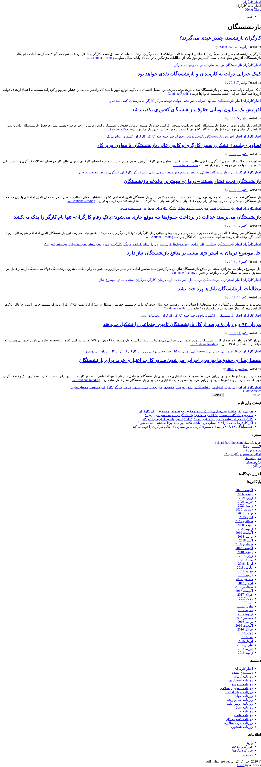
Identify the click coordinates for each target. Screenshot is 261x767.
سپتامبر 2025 (244, 521)
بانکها (212, 315)
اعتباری (218, 387)
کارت (127, 387)
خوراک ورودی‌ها (242, 746)
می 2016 (247, 637)
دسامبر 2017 (244, 579)
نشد (144, 315)
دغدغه (190, 208)
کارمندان (135, 100)
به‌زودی (181, 387)
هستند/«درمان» (131, 208)
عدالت (137, 244)
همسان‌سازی (79, 387)
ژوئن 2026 (246, 498)
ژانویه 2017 (245, 614)
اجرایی (237, 387)
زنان (141, 351)
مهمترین (148, 208)
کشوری (128, 136)
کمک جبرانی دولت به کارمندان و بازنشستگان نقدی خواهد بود (199, 73)
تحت (213, 208)
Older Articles (252, 391)
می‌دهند (94, 351)
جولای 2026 (245, 494)
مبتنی (130, 280)
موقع (105, 244)
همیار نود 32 (253, 458)
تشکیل (177, 351)
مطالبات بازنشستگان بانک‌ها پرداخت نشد (219, 288)
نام (53, 244)
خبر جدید (189, 100)
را (152, 244)
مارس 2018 (245, 567)
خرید (145, 387)
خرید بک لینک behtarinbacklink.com (238, 442)
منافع (121, 280)
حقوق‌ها (178, 244)
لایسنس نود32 (251, 446)
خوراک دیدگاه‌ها (242, 750)
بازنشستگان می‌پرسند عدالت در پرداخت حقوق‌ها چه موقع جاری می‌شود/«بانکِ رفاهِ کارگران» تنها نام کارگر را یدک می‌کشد (137, 217)
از (211, 351)
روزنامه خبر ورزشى (239, 699)
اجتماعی (227, 351)
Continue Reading (100, 57)
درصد (153, 351)
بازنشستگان (234, 65)
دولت (168, 100)
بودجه (220, 65)
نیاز (102, 280)
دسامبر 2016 (244, 618)
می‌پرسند (94, 244)
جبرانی (201, 100)
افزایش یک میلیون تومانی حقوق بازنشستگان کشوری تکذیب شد (196, 109)
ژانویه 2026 (245, 505)
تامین (186, 351)
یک (108, 136)
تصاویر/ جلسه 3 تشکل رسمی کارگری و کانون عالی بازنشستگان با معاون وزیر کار (179, 145)
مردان (105, 351)
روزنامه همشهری (241, 726)
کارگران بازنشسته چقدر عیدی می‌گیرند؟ (220, 38)
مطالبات (154, 315)
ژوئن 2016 (246, 633)
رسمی (161, 172)
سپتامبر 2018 (244, 544)
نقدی (116, 100)
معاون (93, 172)
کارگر (178, 65)
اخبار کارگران (252, 2)
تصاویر (194, 172)
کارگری (114, 172)
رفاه (146, 244)
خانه (250, 16)
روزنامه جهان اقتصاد (239, 692)
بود (209, 100)
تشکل (205, 172)
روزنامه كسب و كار (239, 719)
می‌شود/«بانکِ (78, 244)
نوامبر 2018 (245, 536)
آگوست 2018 (244, 548)
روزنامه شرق (244, 707)
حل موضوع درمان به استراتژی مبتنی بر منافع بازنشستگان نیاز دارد (194, 252)
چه (187, 244)
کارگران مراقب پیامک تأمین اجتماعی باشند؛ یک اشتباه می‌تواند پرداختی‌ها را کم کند (198, 419)
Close (257, 9)
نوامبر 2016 (245, 621)
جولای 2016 (245, 629)
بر (200, 280)
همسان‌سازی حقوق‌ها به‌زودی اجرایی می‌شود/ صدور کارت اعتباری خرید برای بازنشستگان (170, 360)
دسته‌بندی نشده (242, 672)
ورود (250, 742)
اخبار (238, 100)
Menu (249, 9)
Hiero (240, 765)
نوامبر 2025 (245, 513)
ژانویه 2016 (245, 652)
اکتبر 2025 (246, 517)
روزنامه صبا (245, 711)
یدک (46, 244)
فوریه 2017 (245, 610)
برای (190, 387)
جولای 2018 (245, 552)
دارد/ (170, 280)
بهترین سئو (254, 462)
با (229, 172)
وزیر (81, 172)
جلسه (185, 172)
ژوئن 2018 (246, 556)
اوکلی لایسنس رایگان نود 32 (242, 454)
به (214, 100)
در (156, 244)
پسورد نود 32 (252, 450)
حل (191, 280)
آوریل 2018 (245, 563)
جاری (194, 244)
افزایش (229, 136)
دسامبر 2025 (244, 509)
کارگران (148, 100)
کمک (124, 100)
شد (159, 136)
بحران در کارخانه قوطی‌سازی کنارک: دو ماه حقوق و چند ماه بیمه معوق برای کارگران (196, 411)
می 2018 (247, 559)
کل (113, 351)
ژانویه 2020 (245, 528)
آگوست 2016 (244, 625)
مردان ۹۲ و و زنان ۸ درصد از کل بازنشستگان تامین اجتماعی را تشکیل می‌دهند (182, 324)
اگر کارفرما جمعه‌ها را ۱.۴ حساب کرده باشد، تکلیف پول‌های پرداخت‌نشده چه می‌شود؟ (195, 423)
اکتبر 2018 (246, 540)
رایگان (256, 466)
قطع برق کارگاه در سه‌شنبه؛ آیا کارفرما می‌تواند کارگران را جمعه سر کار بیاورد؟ (199, 415)
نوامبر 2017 (245, 583)
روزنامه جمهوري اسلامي (236, 688)
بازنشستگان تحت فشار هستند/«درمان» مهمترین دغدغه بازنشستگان (192, 181)
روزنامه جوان (244, 696)
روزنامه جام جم (242, 684)
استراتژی (227, 280)
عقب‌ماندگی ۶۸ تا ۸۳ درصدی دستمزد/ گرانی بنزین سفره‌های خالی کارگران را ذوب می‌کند (193, 426)
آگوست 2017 (244, 590)
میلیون (116, 136)
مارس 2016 (245, 645)
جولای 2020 (245, 525)
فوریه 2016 (245, 648)
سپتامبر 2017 (244, 587)
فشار (181, 208)
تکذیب (200, 136)
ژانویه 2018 (245, 575)
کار (145, 172)
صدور (136, 387)
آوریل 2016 (245, 641)
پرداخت (211, 244)
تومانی (189, 136)
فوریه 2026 (245, 501)
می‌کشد (61, 244)
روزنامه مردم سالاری (238, 723)
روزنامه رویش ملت (240, 703)
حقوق (180, 136)
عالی (152, 172)
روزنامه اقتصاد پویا (240, 680)
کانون (103, 172)
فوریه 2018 (245, 571)
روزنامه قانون (243, 715)
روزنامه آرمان (243, 676)
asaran (223, 46)
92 (236, 351)
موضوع (111, 280)
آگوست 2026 (244, 490)
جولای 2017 (245, 594)
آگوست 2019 (244, 532)
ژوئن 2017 (246, 598)
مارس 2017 (245, 606)
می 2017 (247, 602)
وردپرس (247, 754)
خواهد (178, 100)
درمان (161, 280)
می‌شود (95, 387)
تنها (202, 244)
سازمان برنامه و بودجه (199, 65)
